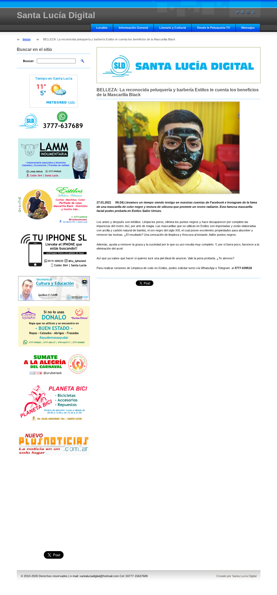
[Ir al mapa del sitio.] (242, 12)
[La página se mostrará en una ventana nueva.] (178, 147)
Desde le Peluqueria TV (213, 27)
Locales (101, 27)
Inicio (27, 39)
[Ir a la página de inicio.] (237, 12)
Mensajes (248, 27)
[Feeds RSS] (253, 12)
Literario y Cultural (172, 27)
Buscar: (28, 61)
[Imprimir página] (248, 12)
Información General (133, 27)
